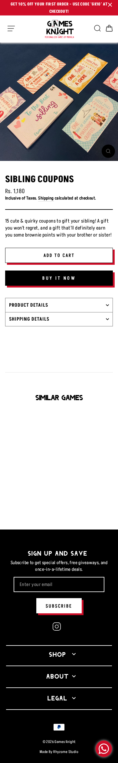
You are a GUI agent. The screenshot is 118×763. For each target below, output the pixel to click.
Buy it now (59, 278)
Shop (57, 654)
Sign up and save (57, 553)
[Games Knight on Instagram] (57, 627)
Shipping (46, 198)
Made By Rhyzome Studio (59, 752)
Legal (57, 697)
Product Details (28, 305)
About (57, 676)
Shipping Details (29, 319)
